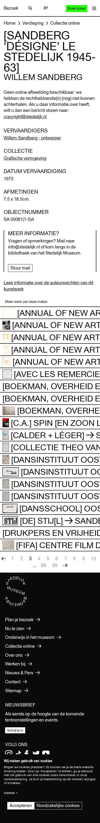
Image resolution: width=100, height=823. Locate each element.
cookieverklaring (15, 779)
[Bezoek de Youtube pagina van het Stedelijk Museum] (46, 753)
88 (43, 565)
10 (93, 558)
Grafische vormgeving (25, 158)
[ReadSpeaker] (45, 8)
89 (55, 565)
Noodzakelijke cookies (58, 805)
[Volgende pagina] (65, 565)
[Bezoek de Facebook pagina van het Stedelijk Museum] (26, 753)
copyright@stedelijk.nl (25, 116)
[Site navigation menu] (93, 8)
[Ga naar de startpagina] (16, 605)
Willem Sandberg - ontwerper (32, 137)
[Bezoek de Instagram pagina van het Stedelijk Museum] (8, 753)
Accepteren (21, 805)
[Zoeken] (30, 8)
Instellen (9, 793)
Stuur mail (20, 267)
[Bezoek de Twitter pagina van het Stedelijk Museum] (36, 753)
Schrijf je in (15, 730)
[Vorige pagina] (3, 558)
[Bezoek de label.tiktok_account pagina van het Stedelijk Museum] (18, 753)
